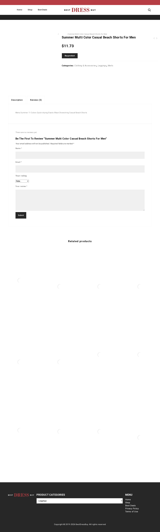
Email (19, 162)
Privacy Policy (132, 508)
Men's (110, 65)
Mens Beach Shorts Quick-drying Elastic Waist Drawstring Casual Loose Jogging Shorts (157, 38)
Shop (30, 10)
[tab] (17, 100)
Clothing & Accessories (85, 65)
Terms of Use (131, 511)
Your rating (21, 176)
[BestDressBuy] (80, 10)
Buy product (70, 56)
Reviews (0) (36, 100)
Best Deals (42, 10)
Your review (21, 186)
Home (19, 10)
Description (17, 100)
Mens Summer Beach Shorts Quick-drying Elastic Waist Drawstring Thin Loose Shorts (154, 38)
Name (19, 148)
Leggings (63, 34)
